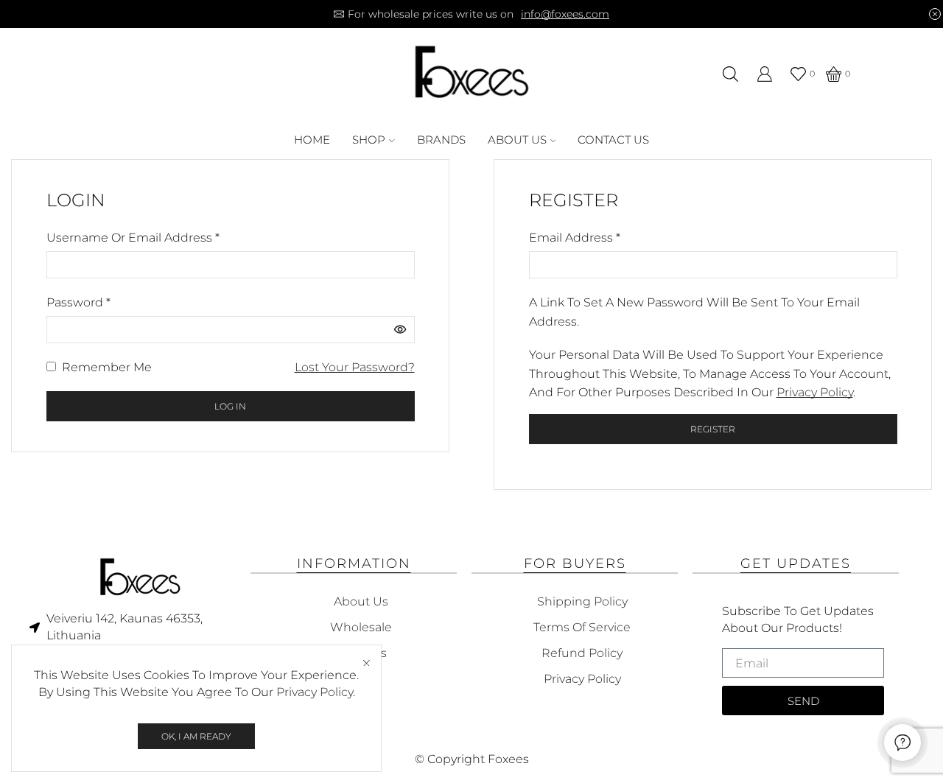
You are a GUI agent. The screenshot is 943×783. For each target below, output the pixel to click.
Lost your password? (355, 367)
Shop (368, 140)
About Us (517, 140)
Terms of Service (582, 627)
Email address (574, 236)
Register (712, 429)
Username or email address (133, 236)
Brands (441, 140)
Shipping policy (582, 601)
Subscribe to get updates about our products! (798, 619)
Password (78, 301)
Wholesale (361, 627)
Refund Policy (582, 653)
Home (312, 140)
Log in (230, 406)
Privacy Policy (314, 692)
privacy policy (815, 392)
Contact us (613, 140)
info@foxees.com (565, 14)
